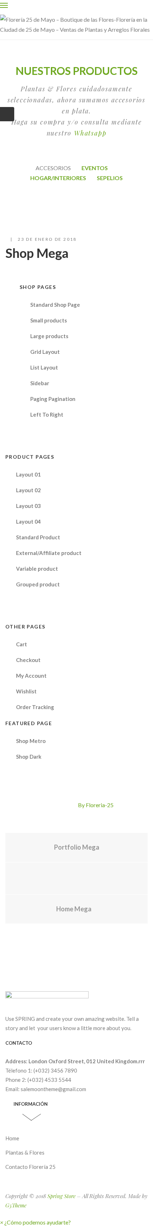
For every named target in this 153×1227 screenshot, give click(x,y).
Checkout (28, 660)
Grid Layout (45, 351)
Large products (49, 336)
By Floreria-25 (96, 804)
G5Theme (15, 1205)
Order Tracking (35, 707)
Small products (48, 320)
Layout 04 (28, 521)
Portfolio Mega (76, 847)
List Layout (44, 367)
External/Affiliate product (48, 553)
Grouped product (38, 584)
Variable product (37, 568)
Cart (21, 644)
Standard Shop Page (55, 304)
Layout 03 (28, 506)
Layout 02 (28, 490)
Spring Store (61, 1196)
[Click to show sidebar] (7, 114)
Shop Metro (31, 741)
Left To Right (46, 414)
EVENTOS (94, 167)
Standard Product (38, 537)
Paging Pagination (52, 399)
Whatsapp (90, 133)
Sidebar (39, 383)
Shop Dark (28, 756)
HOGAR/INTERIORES (58, 177)
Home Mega (73, 909)
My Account (31, 675)
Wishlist (26, 691)
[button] (35, 1222)
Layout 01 (28, 474)
